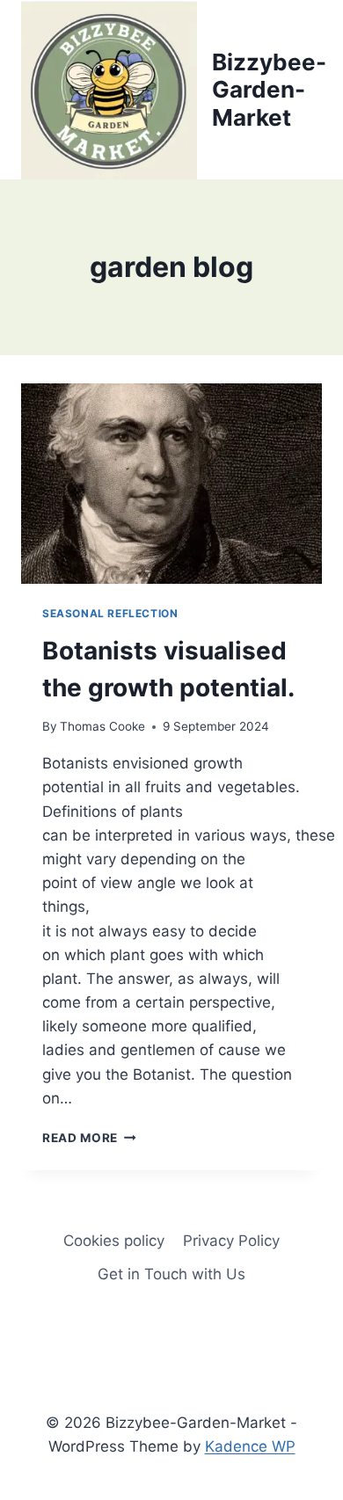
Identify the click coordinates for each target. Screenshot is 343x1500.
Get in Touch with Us (171, 1274)
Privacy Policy (231, 1240)
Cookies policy (113, 1240)
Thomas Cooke (102, 726)
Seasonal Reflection (110, 613)
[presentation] (171, 483)
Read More (89, 1138)
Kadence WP (250, 1446)
